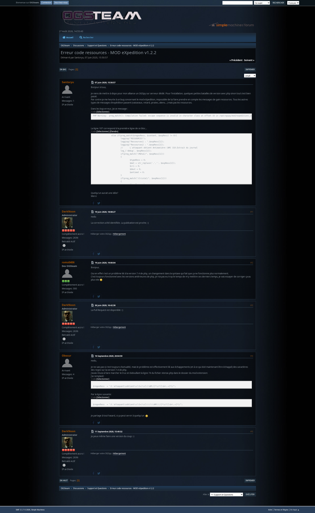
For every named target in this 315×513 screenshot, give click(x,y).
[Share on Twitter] (99, 203)
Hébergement (119, 233)
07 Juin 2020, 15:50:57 (105, 82)
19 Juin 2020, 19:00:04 (105, 262)
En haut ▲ (294, 509)
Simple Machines (38, 510)
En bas (63, 69)
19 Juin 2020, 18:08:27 (105, 212)
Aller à (206, 494)
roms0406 (68, 262)
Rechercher (88, 37)
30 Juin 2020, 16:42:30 (105, 305)
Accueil (69, 37)
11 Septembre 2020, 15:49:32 (108, 431)
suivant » (249, 60)
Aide (270, 509)
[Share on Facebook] (93, 203)
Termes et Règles (281, 509)
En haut (64, 480)
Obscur (66, 355)
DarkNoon (68, 211)
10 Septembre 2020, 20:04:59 (108, 356)
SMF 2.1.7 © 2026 (23, 510)
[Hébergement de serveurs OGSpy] (64, 245)
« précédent (236, 60)
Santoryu (68, 82)
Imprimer (250, 69)
